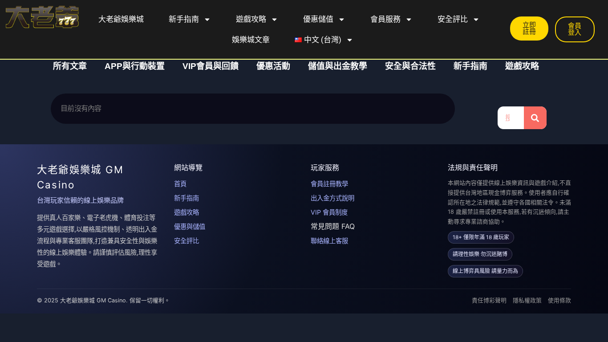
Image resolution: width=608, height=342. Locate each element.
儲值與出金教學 (337, 66)
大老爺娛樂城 (121, 19)
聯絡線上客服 (329, 240)
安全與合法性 (410, 66)
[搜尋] (535, 117)
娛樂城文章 (251, 39)
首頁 (180, 183)
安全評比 (453, 19)
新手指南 (184, 19)
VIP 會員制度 (329, 212)
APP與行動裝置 (135, 66)
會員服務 (385, 19)
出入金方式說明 (332, 198)
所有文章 (70, 66)
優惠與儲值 (189, 226)
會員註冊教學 (329, 183)
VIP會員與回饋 (210, 66)
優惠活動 (273, 66)
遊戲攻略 (251, 19)
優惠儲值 (318, 19)
